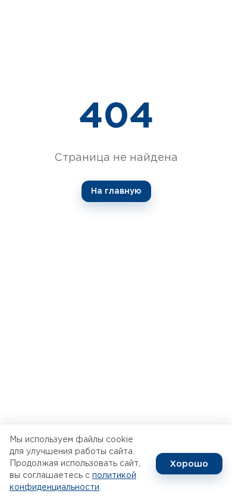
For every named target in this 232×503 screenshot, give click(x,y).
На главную (116, 191)
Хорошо (189, 463)
